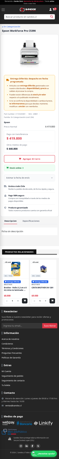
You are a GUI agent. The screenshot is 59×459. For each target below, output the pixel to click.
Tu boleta (6, 385)
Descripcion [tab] (10, 220)
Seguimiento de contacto (13, 380)
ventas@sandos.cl (13, 405)
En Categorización (11, 26)
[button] (44, 454)
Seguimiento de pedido (12, 376)
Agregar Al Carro (31, 158)
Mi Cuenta (6, 371)
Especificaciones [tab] (31, 220)
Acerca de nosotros (10, 339)
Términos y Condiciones (12, 348)
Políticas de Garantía (11, 357)
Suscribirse (50, 325)
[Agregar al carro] (24, 300)
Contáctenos (7, 343)
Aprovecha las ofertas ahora (33, 1)
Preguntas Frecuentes (12, 353)
